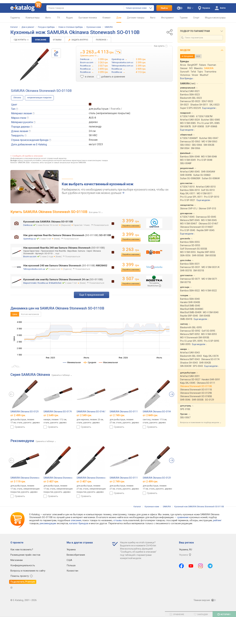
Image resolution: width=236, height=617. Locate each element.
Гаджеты (15, 17)
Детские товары (135, 17)
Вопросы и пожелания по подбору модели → (200, 422)
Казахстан (72, 570)
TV (58, 17)
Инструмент (167, 17)
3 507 (130, 278)
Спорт (196, 17)
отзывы (117, 520)
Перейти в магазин (130, 226)
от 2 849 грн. (150, 415)
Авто (152, 17)
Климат (107, 17)
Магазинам (16, 560)
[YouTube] (191, 565)
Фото (48, 17)
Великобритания (76, 554)
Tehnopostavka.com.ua (34, 269)
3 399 (130, 220)
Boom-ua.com (29, 256)
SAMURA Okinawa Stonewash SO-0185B (64, 477)
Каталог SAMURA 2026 (20, 163)
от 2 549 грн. (84, 415)
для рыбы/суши (98, 108)
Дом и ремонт (28, 27)
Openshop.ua (29, 239)
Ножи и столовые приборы (70, 27)
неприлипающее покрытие (39, 97)
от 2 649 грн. (51, 415)
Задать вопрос (80, 40)
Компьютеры (32, 17)
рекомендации (48, 523)
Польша (71, 565)
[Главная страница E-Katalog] (26, 8)
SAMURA (109, 27)
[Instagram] (200, 565)
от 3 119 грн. (18, 481)
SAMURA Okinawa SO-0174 (58, 411)
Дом (118, 17)
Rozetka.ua (43, 283)
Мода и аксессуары (215, 17)
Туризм (184, 17)
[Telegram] (210, 565)
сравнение (183, 517)
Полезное (102, 40)
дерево (93, 122)
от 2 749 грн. (117, 415)
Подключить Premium (22, 581)
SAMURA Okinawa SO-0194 (157, 411)
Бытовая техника (88, 17)
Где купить (21, 40)
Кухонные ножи (94, 27)
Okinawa (17, 97)
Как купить (159, 46)
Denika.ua (27, 225)
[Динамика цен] (118, 52)
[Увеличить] (34, 65)
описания (76, 520)
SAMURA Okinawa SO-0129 (24, 411)
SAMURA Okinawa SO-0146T (91, 411)
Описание (40, 40)
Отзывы (57, 40)
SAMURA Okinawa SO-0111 (124, 411)
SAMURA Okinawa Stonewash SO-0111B (97, 477)
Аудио (69, 17)
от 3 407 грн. (51, 481)
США (69, 560)
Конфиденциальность (22, 565)
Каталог (14, 27)
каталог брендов (78, 523)
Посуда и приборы (46, 27)
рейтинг (217, 520)
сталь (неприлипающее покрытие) (109, 113)
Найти (164, 8)
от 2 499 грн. (18, 415)
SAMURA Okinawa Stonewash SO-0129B (31, 477)
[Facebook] (181, 565)
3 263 (130, 249)
